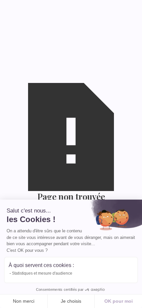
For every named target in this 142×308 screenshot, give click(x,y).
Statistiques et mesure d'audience (42, 273)
